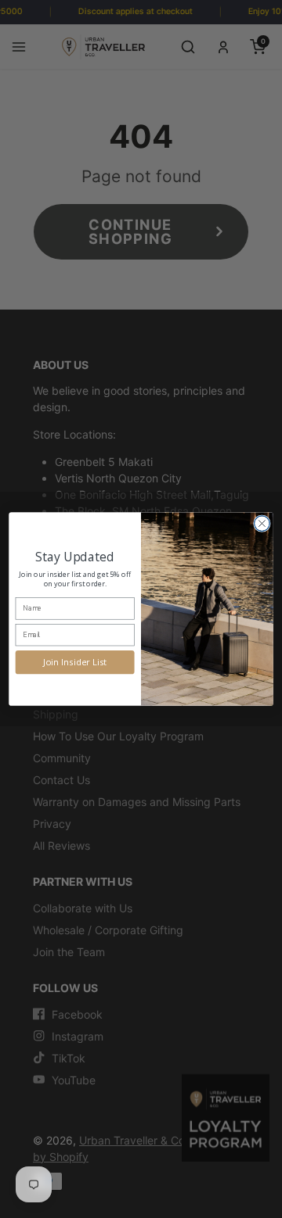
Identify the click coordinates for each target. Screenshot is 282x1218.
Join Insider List (75, 662)
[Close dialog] (262, 524)
